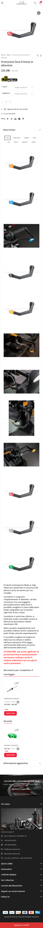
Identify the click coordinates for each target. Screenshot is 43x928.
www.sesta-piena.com (12, 854)
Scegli (18, 702)
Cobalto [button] (26, 138)
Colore (4, 87)
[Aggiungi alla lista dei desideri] (17, 683)
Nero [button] (34, 138)
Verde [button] (33, 142)
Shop (8, 55)
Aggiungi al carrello (21, 925)
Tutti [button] (7, 138)
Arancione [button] (16, 138)
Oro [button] (9, 142)
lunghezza (6, 93)
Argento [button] (25, 142)
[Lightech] (9, 79)
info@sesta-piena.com (12, 849)
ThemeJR (21, 917)
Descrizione (9, 129)
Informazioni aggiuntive (15, 763)
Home (3, 55)
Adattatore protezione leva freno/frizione (19, 699)
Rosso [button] (16, 142)
